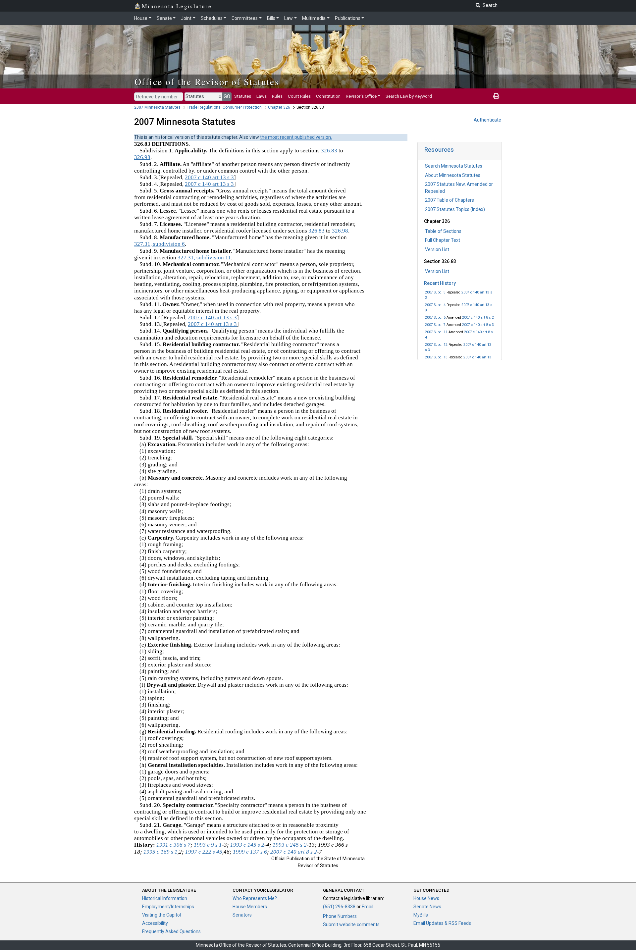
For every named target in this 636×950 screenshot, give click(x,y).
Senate (164, 18)
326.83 (329, 150)
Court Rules (299, 96)
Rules (277, 96)
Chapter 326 (279, 107)
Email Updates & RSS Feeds (442, 923)
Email (367, 906)
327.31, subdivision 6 (159, 244)
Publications (347, 18)
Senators (242, 915)
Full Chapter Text (442, 240)
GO (227, 96)
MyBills (420, 915)
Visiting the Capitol (161, 915)
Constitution (328, 96)
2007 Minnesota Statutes (157, 107)
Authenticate (487, 120)
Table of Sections (443, 231)
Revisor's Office (361, 96)
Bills (271, 18)
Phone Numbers (340, 916)
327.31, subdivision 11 (204, 257)
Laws (261, 96)
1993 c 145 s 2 (247, 845)
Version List (437, 249)
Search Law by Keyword (409, 96)
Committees (245, 18)
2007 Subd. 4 (435, 305)
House (140, 18)
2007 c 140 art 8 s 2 (478, 317)
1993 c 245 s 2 (290, 845)
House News (426, 898)
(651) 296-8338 (339, 906)
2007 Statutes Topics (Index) (455, 209)
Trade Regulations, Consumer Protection (224, 107)
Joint (186, 18)
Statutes (242, 96)
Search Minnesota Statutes (453, 166)
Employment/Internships (168, 906)
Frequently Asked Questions (171, 931)
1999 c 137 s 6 (250, 852)
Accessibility (155, 923)
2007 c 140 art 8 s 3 (478, 325)
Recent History (440, 283)
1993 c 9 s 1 (208, 845)
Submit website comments (351, 924)
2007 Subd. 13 (436, 357)
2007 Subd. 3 (435, 292)
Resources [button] (439, 149)
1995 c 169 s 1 (160, 852)
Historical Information (164, 898)
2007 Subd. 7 (435, 325)
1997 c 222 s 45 (203, 852)
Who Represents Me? (255, 898)
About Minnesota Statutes (452, 175)
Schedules (212, 18)
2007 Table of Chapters (449, 200)
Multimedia (314, 18)
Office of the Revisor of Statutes (206, 81)
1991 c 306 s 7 (173, 845)
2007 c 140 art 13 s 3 (209, 177)
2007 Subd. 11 (436, 332)
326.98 (142, 157)
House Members (250, 906)
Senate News (427, 906)
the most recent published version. (296, 137)
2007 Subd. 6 (435, 317)
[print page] (496, 96)
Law (288, 18)
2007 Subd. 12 (436, 345)
